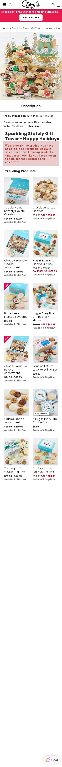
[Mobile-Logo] (31, 4)
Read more (34, 126)
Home (5, 28)
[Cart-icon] (58, 4)
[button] (31, 17)
